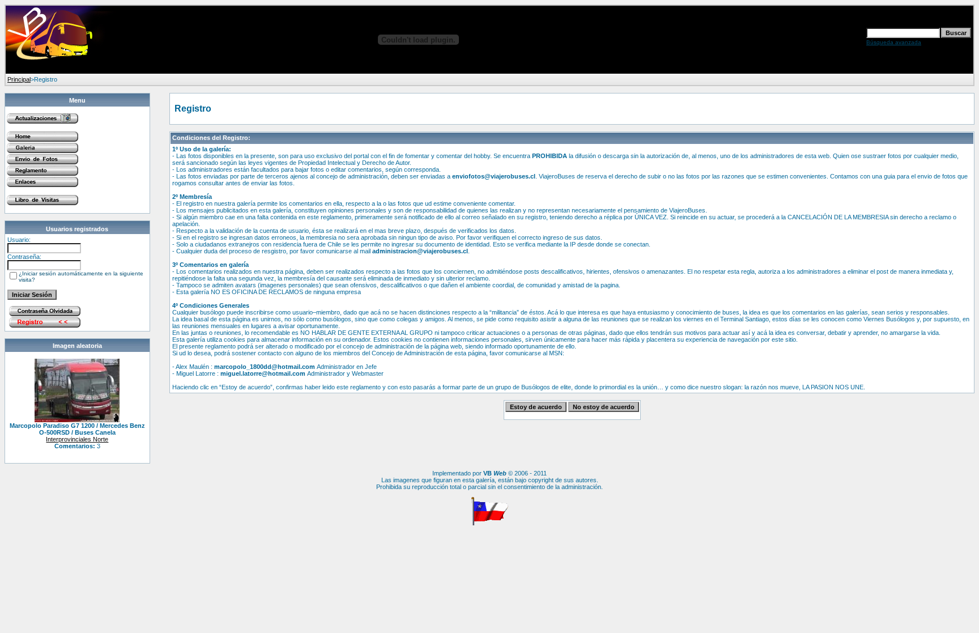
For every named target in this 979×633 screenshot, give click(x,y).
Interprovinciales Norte (77, 439)
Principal (19, 79)
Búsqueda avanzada (893, 42)
